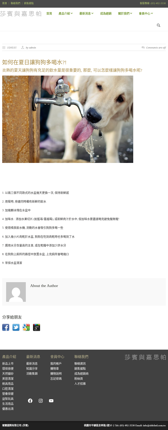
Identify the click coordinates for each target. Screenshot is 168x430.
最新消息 (32, 363)
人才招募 (80, 383)
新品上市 (8, 363)
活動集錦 (32, 373)
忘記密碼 (56, 378)
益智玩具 (8, 398)
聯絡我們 (15, 3)
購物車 (54, 368)
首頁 (4, 3)
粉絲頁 (78, 378)
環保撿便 (8, 368)
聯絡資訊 (80, 363)
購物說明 (56, 373)
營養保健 (8, 393)
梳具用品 (8, 383)
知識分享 (32, 368)
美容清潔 (8, 378)
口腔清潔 (8, 388)
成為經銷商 (81, 373)
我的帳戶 (56, 363)
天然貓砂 (8, 373)
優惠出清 (8, 408)
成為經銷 (106, 13)
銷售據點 (29, 3)
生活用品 (8, 403)
